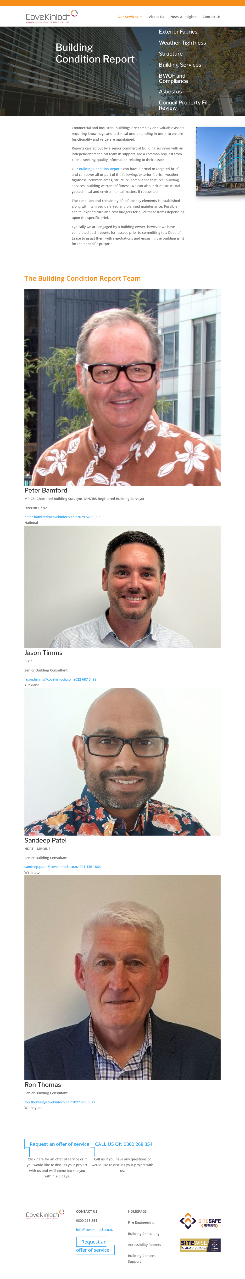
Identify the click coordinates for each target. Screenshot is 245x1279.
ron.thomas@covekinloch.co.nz (49, 1102)
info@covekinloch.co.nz (95, 1229)
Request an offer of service (59, 1144)
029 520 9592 (89, 517)
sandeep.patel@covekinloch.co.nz (51, 866)
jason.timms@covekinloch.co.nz (49, 679)
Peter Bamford (45, 490)
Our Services (128, 17)
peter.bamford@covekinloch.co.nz (51, 517)
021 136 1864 (90, 866)
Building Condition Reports (100, 168)
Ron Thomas (42, 1084)
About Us (156, 17)
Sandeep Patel (45, 840)
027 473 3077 (84, 1102)
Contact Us (212, 17)
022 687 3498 (85, 679)
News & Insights (183, 17)
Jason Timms (43, 652)
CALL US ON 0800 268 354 (123, 1144)
